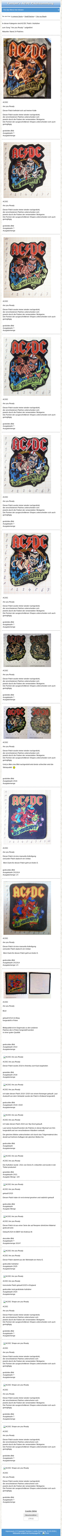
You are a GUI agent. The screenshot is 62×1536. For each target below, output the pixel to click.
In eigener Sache (17, 16)
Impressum (10, 1531)
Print (47, 1533)
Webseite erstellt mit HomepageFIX (26, 1533)
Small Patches (29, 16)
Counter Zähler (31, 1511)
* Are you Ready (41, 16)
